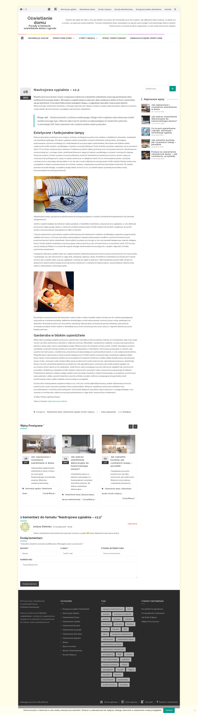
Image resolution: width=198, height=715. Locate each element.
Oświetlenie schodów (72, 634)
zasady (120, 669)
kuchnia (130, 624)
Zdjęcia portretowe (150, 621)
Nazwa (24, 548)
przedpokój (108, 654)
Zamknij (169, 710)
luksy (105, 634)
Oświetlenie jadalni (71, 621)
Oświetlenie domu (87, 9)
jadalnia (128, 619)
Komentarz (26, 559)
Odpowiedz (132, 524)
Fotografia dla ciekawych (152, 613)
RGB (119, 654)
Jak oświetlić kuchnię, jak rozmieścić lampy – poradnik (163, 142)
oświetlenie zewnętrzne (113, 649)
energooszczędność (122, 614)
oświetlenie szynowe (112, 644)
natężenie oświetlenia (121, 634)
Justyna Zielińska (42, 526)
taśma (124, 664)
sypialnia (126, 659)
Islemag (23, 702)
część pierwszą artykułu (57, 401)
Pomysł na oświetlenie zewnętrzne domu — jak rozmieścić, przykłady (164, 154)
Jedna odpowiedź (108, 412)
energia (106, 614)
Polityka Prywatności (29, 607)
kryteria (118, 624)
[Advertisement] (99, 62)
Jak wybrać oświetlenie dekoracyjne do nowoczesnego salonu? (80, 463)
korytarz (107, 624)
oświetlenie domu (125, 639)
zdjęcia (131, 669)
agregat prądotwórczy (113, 609)
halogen (117, 619)
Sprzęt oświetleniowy (123, 9)
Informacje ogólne (68, 9)
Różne (65, 642)
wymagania (108, 669)
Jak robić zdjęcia (149, 617)
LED (125, 629)
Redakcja (127, 412)
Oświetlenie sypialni (71, 412)
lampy (105, 629)
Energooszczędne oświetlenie (148, 9)
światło (118, 674)
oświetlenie (108, 639)
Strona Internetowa (112, 548)
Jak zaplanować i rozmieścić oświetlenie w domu (42, 460)
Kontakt (168, 9)
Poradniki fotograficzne (152, 609)
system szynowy (110, 664)
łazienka (106, 674)
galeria (106, 619)
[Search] (172, 88)
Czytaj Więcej (48, 493)
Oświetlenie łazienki (72, 630)
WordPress (43, 702)
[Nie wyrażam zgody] (194, 710)
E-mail (64, 548)
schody (129, 654)
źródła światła (109, 684)
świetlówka (123, 679)
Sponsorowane (87, 494)
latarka (115, 629)
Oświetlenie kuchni (71, 625)
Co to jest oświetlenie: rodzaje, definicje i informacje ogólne (163, 130)
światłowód (108, 679)
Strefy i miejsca (104, 9)
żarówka (124, 684)
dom (129, 609)
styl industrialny (110, 659)
